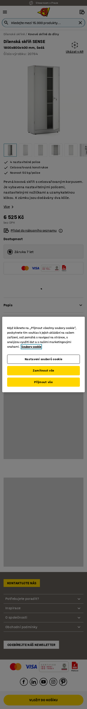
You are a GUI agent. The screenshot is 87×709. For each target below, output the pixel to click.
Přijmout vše (43, 382)
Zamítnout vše (43, 370)
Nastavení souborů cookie (43, 359)
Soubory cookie (31, 347)
